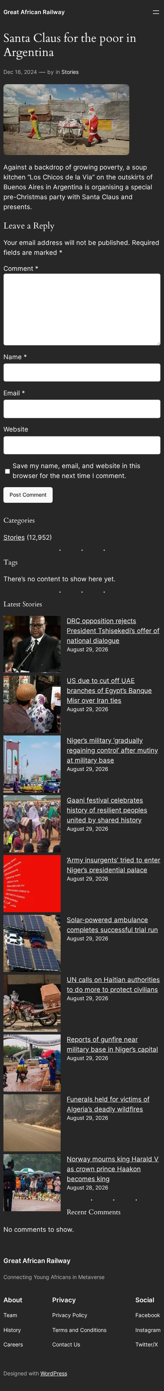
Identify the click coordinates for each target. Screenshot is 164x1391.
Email (14, 393)
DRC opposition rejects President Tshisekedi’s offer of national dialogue (113, 630)
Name (15, 357)
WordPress (53, 1373)
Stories (70, 72)
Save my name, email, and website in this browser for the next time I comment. (76, 471)
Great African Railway (34, 12)
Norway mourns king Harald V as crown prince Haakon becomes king (113, 1169)
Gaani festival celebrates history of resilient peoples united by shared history (107, 810)
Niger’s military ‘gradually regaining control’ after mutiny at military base (112, 750)
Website (15, 429)
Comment (21, 268)
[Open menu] (156, 12)
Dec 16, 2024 (20, 72)
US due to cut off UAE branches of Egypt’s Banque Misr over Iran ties (109, 690)
